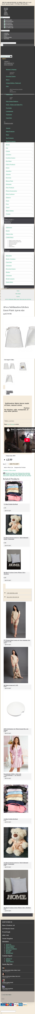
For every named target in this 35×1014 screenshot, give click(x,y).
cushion (7, 474)
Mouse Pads (9, 181)
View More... (12, 246)
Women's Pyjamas (11, 69)
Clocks (8, 151)
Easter (8, 231)
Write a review (12, 470)
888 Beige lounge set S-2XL (11, 685)
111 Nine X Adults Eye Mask (11, 504)
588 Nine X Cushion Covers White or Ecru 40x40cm (17, 907)
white (14, 474)
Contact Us (9, 958)
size (25, 475)
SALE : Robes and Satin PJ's (14, 104)
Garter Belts (9, 282)
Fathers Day (9, 234)
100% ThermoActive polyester (16, 89)
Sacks (11, 245)
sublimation (12, 475)
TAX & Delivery (10, 946)
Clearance (9, 275)
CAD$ (6, 34)
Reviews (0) (9, 392)
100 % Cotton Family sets (15, 240)
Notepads (8, 184)
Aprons (8, 128)
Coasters (8, 154)
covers (10, 474)
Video (8, 394)
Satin (11, 98)
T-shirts (8, 214)
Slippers (8, 197)
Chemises (9, 265)
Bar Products (10, 138)
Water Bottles (10, 210)
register (12, 424)
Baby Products (10, 131)
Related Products (13, 597)
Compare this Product (20, 467)
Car (7, 148)
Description (9, 391)
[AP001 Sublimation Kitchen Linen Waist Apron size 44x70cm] (23, 373)
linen (20, 475)
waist (23, 475)
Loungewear (9, 111)
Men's (7, 79)
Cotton (11, 90)
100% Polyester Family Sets (15, 241)
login (8, 424)
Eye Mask (8, 161)
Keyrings (8, 177)
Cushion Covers (10, 158)
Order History (10, 961)
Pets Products (10, 187)
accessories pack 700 (22, 474)
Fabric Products (10, 164)
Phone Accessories (11, 191)
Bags (7, 134)
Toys (7, 204)
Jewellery (8, 171)
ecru (17, 474)
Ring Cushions (10, 194)
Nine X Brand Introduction (7, 988)
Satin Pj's (12, 73)
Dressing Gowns (11, 76)
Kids (7, 86)
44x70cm (29, 475)
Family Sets (9, 94)
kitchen (16, 475)
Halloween (9, 227)
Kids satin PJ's (13, 91)
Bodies (8, 272)
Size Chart (9, 950)
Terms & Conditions (11, 949)
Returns (8, 960)
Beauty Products (11, 141)
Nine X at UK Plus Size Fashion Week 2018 (11, 976)
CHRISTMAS (9, 237)
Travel (7, 207)
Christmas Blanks (13, 242)
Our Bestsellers (12, 593)
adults (29, 474)
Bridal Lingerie (10, 279)
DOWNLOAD (9, 953)
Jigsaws (8, 174)
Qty (4, 464)
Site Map (8, 951)
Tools (7, 201)
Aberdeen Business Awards (7, 982)
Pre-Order (9, 108)
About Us (8, 944)
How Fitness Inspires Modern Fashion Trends (11, 970)
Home (7, 167)
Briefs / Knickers (10, 259)
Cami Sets (9, 118)
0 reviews (5, 470)
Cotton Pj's (12, 72)
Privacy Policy (10, 947)
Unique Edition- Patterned (13, 83)
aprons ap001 (6, 475)
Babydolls (9, 255)
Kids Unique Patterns (12, 101)
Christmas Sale (13, 244)
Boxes (8, 144)
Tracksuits (9, 114)
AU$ (6, 33)
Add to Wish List (8, 467)
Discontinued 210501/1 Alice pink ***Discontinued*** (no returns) (12, 774)
